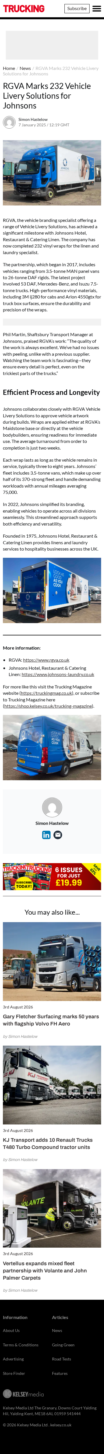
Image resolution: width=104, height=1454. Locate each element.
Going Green (63, 1344)
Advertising (13, 1358)
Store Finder (14, 1373)
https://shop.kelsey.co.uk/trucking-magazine (48, 706)
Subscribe (77, 8)
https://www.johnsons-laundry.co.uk (58, 674)
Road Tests (61, 1358)
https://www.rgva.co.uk (46, 660)
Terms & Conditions (20, 1344)
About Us (11, 1330)
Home (9, 68)
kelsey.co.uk (60, 1424)
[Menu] (96, 8)
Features (60, 1373)
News (25, 68)
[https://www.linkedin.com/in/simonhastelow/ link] (46, 835)
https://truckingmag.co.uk (46, 693)
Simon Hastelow (33, 119)
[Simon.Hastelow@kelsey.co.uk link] (57, 835)
